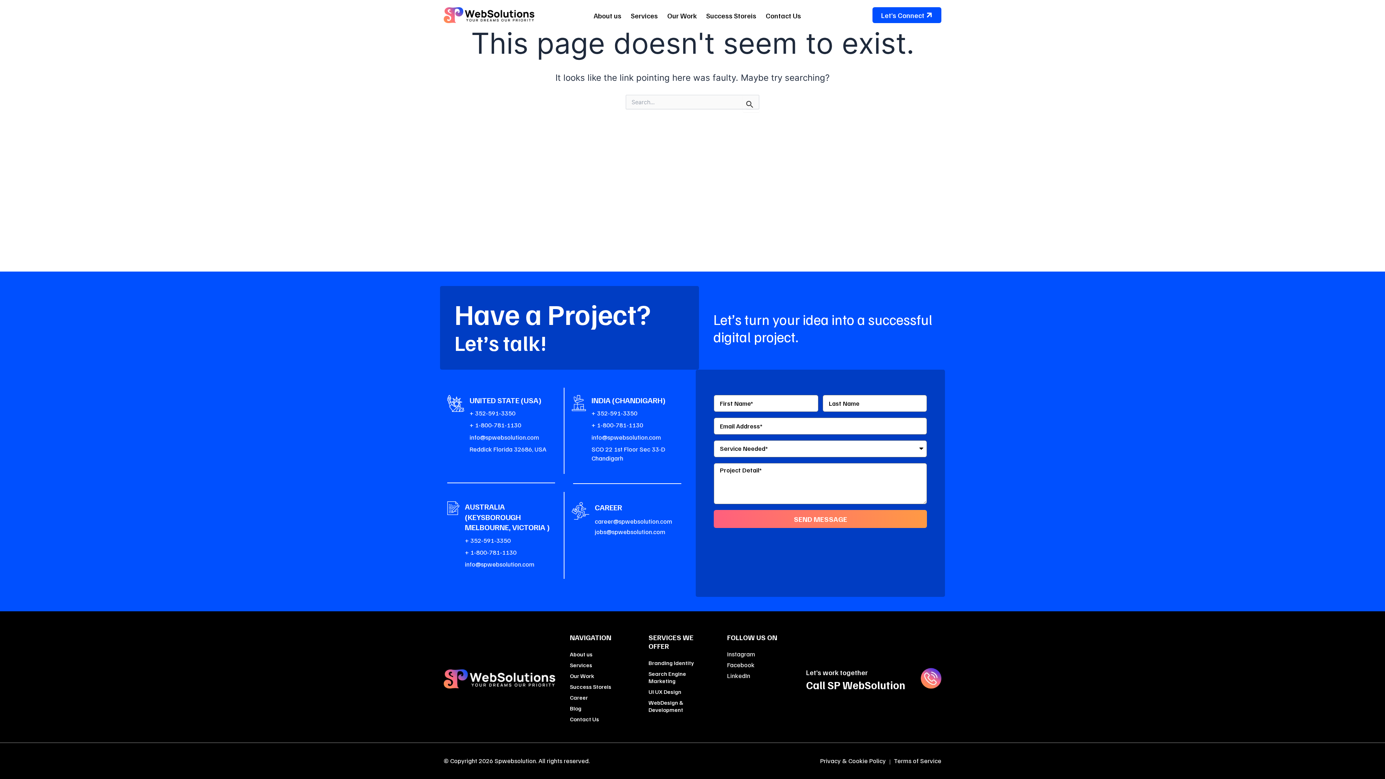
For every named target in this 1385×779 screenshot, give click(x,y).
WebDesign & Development (665, 706)
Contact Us (783, 15)
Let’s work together (837, 672)
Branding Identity (671, 662)
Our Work (682, 15)
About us (607, 15)
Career (579, 697)
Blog (575, 708)
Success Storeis (731, 15)
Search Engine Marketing (667, 677)
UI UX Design (664, 691)
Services (644, 15)
